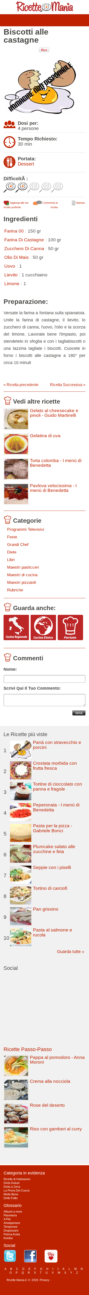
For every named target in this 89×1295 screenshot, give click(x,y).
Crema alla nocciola (50, 1081)
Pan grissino (45, 909)
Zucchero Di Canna (24, 249)
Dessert (26, 163)
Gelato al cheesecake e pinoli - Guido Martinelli (54, 413)
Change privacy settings (67, 1280)
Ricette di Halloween (17, 1179)
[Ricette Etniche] (43, 628)
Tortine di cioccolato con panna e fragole (57, 786)
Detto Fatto (11, 1198)
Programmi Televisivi (25, 529)
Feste (12, 537)
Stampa (80, 202)
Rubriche (15, 590)
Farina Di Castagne (24, 240)
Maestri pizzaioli (21, 582)
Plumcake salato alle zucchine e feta (54, 849)
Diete (11, 552)
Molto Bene (11, 1194)
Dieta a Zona (12, 1186)
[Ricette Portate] (70, 628)
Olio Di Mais (16, 257)
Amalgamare (12, 1223)
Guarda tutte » (70, 951)
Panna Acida (12, 1234)
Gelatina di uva (45, 435)
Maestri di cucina (22, 575)
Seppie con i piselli (52, 867)
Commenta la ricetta (50, 205)
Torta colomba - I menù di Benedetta (55, 463)
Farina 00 (14, 231)
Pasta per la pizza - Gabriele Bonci (52, 828)
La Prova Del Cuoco (17, 1190)
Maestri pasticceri (23, 567)
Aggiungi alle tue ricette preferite (16, 205)
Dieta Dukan (12, 1183)
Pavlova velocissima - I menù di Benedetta (53, 488)
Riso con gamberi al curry (56, 1128)
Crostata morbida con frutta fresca (55, 766)
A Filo (7, 1219)
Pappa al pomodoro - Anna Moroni (57, 1060)
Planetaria (10, 1215)
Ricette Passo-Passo (28, 1049)
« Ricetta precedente (21, 385)
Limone (11, 284)
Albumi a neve (13, 1211)
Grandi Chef (17, 545)
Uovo (9, 266)
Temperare (11, 1226)
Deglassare (11, 1230)
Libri (11, 560)
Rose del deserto (47, 1105)
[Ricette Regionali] (16, 628)
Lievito (11, 275)
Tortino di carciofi (50, 888)
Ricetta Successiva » (67, 385)
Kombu (8, 1238)
